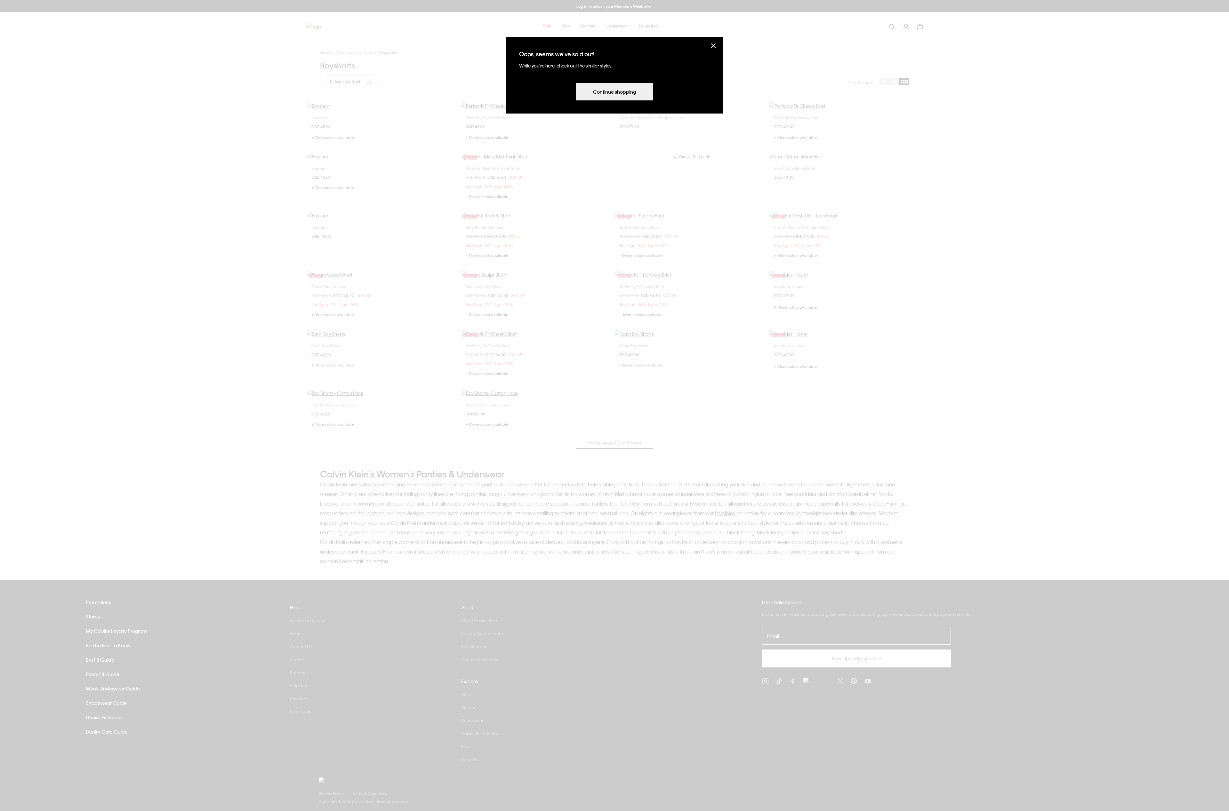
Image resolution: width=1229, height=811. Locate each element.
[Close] (713, 46)
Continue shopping (614, 92)
